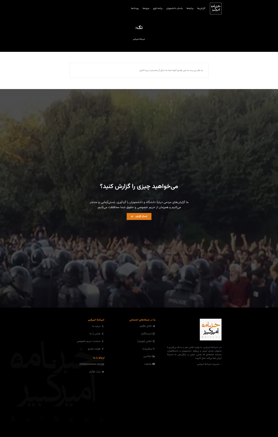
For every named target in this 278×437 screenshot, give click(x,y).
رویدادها (135, 8)
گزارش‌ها (201, 8)
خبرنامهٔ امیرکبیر (139, 39)
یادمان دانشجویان (174, 8)
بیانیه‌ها (190, 8)
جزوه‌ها (146, 8)
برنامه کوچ (158, 8)
